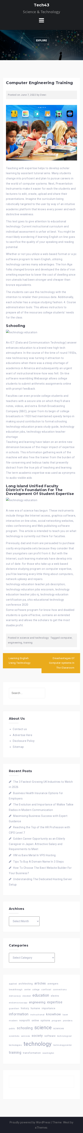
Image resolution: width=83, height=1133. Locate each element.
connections (60, 989)
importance (48, 1008)
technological (64, 1036)
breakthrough (15, 989)
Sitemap (18, 746)
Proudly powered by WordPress (30, 1122)
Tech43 (41, 5)
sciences (58, 1028)
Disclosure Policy (24, 740)
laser (65, 1014)
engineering (15, 642)
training (28, 642)
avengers (52, 983)
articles (40, 983)
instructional (37, 1014)
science (43, 1027)
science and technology (34, 637)
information (19, 1014)
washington (48, 1053)
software (49, 1035)
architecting (26, 983)
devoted (26, 996)
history (25, 1008)
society (37, 1036)
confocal (46, 989)
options (45, 1020)
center (27, 989)
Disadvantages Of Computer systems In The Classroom (62, 663)
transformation (32, 1052)
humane (35, 1008)
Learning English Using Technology (19, 660)
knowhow (53, 1014)
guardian (14, 1008)
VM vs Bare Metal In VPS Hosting (34, 855)
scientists (14, 1036)
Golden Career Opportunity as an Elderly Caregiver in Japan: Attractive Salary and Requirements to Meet (37, 844)
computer (66, 637)
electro (55, 995)
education (40, 995)
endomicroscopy (18, 1002)
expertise (55, 1002)
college (36, 989)
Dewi (43, 94)
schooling (25, 1028)
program (56, 1020)
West (66, 1122)
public (12, 1028)
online (35, 1020)
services (25, 1036)
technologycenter (62, 1045)
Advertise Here (22, 735)
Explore (41, 40)
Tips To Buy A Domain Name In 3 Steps (38, 861)
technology (37, 1044)
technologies (15, 1045)
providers (68, 1020)
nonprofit (24, 1020)
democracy (15, 996)
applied (13, 983)
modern (13, 1020)
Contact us (20, 729)
